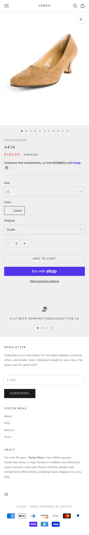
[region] (44, 314)
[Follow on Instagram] (6, 494)
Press (7, 437)
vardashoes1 (15, 140)
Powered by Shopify (56, 506)
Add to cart (44, 259)
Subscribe (19, 393)
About (8, 416)
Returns (9, 430)
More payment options (44, 281)
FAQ (7, 423)
